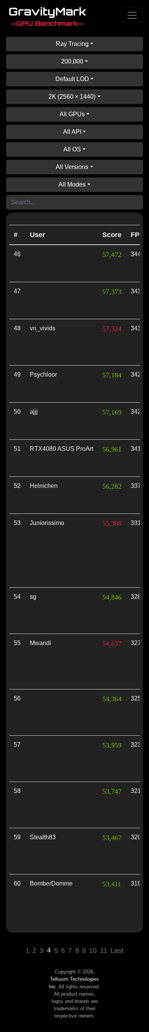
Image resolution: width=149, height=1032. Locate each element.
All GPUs (72, 114)
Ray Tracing (72, 44)
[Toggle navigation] (132, 15)
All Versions (72, 167)
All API (72, 131)
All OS (72, 149)
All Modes (72, 184)
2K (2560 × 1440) (72, 96)
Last (116, 950)
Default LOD (72, 79)
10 (93, 950)
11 (103, 950)
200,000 (72, 61)
